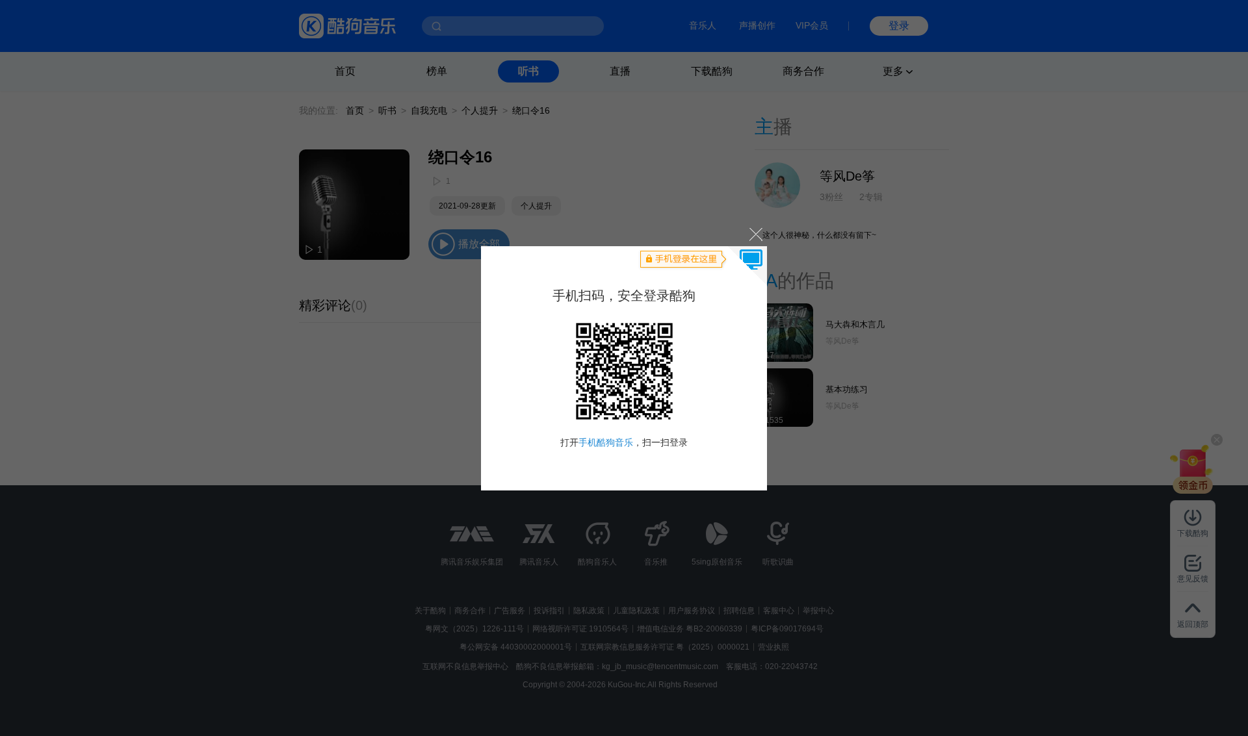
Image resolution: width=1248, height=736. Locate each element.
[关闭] (755, 234)
